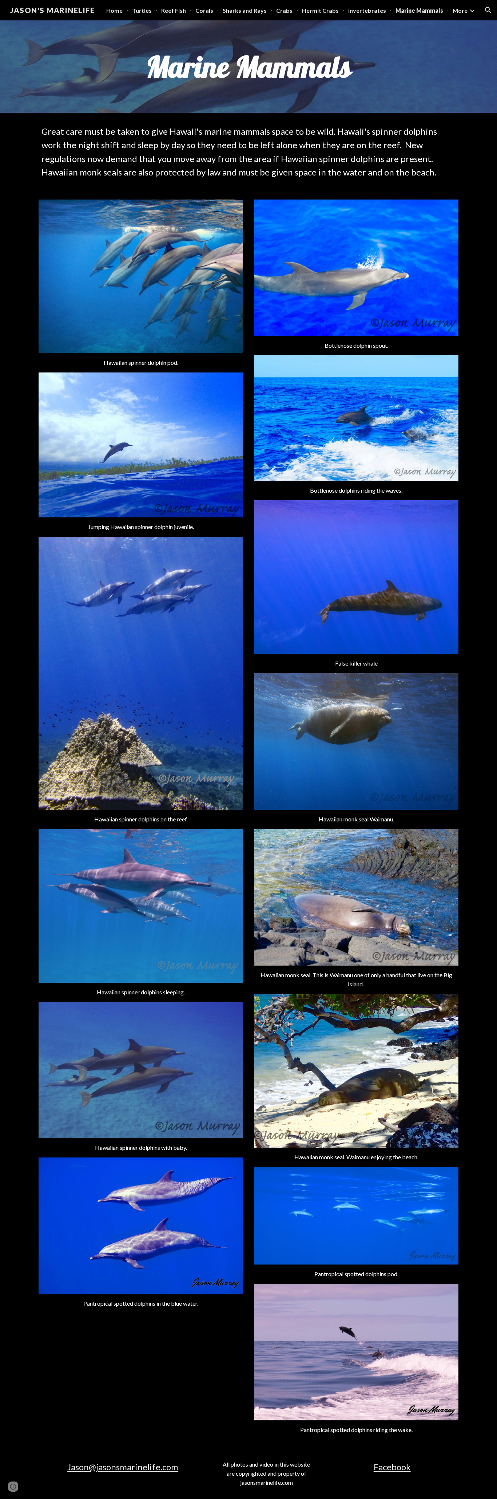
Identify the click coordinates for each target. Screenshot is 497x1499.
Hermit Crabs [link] (320, 10)
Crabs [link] (284, 10)
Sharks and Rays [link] (245, 10)
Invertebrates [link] (367, 10)
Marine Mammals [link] (419, 10)
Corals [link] (204, 10)
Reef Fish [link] (173, 10)
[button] (488, 10)
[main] (248, 66)
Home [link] (114, 10)
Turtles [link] (142, 10)
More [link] (460, 10)
